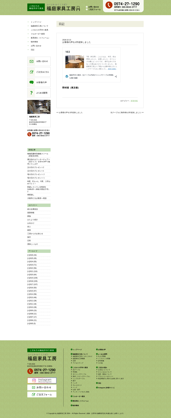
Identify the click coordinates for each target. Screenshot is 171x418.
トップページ (36, 22)
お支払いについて (104, 370)
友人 (29, 227)
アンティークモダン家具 (81, 392)
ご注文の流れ (102, 367)
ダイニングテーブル (79, 374)
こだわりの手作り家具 (39, 30)
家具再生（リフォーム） (40, 38)
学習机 (75, 372)
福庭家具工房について (39, 26)
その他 (100, 363)
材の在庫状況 (32, 209)
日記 (32, 50)
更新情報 (30, 213)
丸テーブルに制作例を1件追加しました (126, 112)
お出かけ (30, 223)
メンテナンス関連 (104, 358)
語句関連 (101, 361)
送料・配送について (105, 374)
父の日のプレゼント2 (35, 167)
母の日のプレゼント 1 (35, 178)
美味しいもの (32, 244)
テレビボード (77, 385)
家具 (29, 230)
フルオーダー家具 (38, 34)
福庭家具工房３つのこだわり (82, 356)
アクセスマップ (78, 363)
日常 (29, 241)
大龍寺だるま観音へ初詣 (37, 198)
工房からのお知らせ (35, 234)
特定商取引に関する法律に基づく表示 (111, 378)
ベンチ (75, 383)
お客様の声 (102, 349)
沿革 (74, 361)
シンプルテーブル (79, 378)
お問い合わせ (93, 7)
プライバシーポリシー (105, 376)
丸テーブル (76, 370)
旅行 (29, 237)
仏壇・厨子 (76, 390)
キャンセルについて (105, 372)
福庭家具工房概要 (79, 358)
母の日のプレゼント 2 (35, 174)
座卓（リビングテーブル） (82, 376)
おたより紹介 (32, 220)
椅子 (74, 381)
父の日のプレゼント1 (35, 171)
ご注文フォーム (94, 9)
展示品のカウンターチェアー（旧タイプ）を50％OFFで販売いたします (38, 161)
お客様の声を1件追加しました (71, 112)
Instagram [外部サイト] (106, 388)
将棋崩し (30, 195)
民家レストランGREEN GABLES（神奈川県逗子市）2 (38, 189)
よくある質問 (102, 354)
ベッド (75, 387)
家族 (29, 216)
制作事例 (34, 42)
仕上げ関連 (102, 356)
